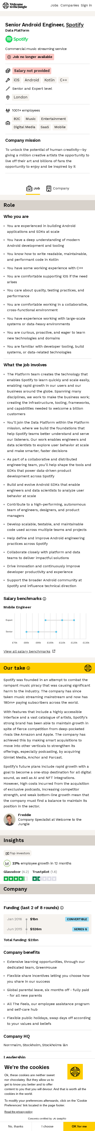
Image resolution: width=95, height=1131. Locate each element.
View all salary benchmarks (27, 651)
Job (37, 188)
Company (61, 188)
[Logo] (15, 5)
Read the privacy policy (18, 1111)
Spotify (75, 25)
